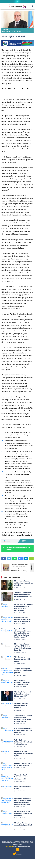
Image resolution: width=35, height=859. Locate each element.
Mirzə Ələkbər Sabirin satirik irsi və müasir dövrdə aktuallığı (23, 583)
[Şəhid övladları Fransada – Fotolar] (7, 789)
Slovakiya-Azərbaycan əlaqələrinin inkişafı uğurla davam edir (23, 813)
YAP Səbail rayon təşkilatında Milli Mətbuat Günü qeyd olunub (23, 742)
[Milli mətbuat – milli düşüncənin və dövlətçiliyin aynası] (7, 754)
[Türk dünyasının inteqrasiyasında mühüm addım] (7, 659)
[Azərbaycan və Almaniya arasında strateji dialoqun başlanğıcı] (7, 730)
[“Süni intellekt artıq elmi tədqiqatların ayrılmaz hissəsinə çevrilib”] (7, 694)
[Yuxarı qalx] (29, 853)
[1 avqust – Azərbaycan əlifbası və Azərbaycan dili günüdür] (7, 671)
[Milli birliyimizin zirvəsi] (17, 19)
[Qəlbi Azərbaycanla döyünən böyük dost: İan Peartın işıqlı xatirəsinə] (7, 619)
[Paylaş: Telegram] (26, 558)
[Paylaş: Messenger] (20, 558)
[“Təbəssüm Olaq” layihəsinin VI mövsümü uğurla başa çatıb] (7, 777)
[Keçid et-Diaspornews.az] (15, 5)
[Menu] (3, 6)
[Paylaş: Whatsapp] (14, 558)
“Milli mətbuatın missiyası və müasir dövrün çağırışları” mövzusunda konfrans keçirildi (23, 718)
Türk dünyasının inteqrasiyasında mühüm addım (22, 659)
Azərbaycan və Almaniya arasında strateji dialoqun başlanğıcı (23, 730)
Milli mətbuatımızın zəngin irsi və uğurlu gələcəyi (23, 764)
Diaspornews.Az (9, 846)
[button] (31, 558)
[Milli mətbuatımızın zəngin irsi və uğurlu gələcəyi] (7, 765)
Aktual (6, 29)
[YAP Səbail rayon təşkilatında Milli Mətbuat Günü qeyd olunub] (7, 742)
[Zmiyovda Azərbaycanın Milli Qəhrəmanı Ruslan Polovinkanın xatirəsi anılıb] (7, 595)
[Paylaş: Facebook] (3, 558)
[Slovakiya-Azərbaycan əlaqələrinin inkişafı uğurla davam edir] (7, 813)
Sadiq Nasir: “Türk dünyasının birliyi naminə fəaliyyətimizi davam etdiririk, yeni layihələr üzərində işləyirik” (22, 633)
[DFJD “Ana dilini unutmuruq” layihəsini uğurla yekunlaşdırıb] (7, 682)
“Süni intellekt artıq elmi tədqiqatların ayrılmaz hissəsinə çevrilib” (22, 694)
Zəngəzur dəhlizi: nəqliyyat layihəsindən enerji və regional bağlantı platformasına (23, 607)
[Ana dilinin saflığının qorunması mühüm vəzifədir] (7, 706)
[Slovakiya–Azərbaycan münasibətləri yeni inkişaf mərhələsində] (7, 825)
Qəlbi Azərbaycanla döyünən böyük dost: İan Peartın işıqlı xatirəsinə (22, 619)
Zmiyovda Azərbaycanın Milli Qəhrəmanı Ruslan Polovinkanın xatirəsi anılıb (23, 595)
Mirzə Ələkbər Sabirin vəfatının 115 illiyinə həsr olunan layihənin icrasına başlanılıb (22, 647)
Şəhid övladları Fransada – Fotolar (23, 788)
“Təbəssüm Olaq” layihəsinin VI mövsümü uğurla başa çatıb (22, 777)
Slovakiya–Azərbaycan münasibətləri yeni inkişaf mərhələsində (23, 825)
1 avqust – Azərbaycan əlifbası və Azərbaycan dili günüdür (23, 671)
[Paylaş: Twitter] (9, 558)
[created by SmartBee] (17, 854)
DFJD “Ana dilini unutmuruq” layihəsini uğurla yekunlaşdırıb (22, 682)
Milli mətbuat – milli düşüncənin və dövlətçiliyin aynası (23, 754)
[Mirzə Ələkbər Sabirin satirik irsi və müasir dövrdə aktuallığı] (7, 583)
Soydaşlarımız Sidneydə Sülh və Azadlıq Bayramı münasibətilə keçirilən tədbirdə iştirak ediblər (22, 801)
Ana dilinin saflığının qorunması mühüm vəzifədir (21, 706)
